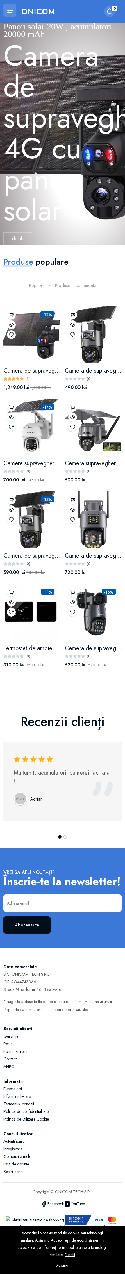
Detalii (70, 1255)
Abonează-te (27, 925)
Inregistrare (12, 1149)
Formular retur (15, 1051)
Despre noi (12, 1089)
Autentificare (13, 1141)
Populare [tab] (37, 285)
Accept (62, 1265)
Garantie (10, 1036)
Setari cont (12, 1171)
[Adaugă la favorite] (11, 334)
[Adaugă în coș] (11, 314)
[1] (116, 129)
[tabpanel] (62, 491)
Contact (10, 1059)
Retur (7, 1044)
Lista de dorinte (16, 1164)
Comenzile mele (17, 1156)
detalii (18, 244)
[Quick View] (11, 324)
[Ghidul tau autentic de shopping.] (35, 1219)
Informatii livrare (17, 1096)
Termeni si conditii (18, 1104)
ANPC (8, 1066)
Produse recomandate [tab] (75, 285)
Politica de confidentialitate (26, 1111)
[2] (65, 837)
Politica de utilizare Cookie (26, 1119)
